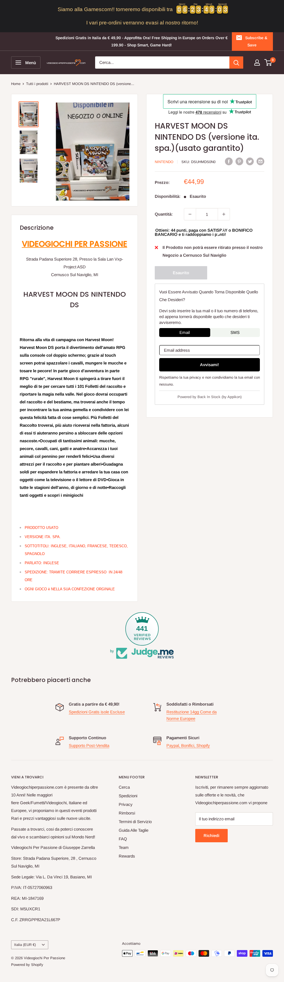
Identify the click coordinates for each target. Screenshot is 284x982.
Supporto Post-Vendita (89, 745)
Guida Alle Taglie (133, 830)
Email (184, 332)
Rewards (127, 856)
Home (16, 84)
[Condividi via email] (260, 161)
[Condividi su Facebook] (229, 161)
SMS (235, 332)
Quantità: (164, 214)
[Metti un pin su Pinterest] (239, 161)
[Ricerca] (236, 62)
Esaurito (181, 272)
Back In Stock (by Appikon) (219, 397)
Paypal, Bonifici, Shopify (188, 745)
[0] (268, 62)
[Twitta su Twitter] (250, 161)
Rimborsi (127, 813)
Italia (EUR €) (25, 945)
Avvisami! (209, 364)
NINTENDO (164, 162)
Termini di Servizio (135, 821)
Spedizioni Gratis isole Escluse (97, 711)
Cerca (124, 787)
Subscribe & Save (256, 41)
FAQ (123, 838)
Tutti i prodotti (37, 84)
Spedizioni (128, 795)
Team (124, 847)
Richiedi (211, 835)
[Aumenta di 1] (224, 214)
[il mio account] (257, 62)
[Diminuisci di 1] (190, 214)
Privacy (126, 804)
